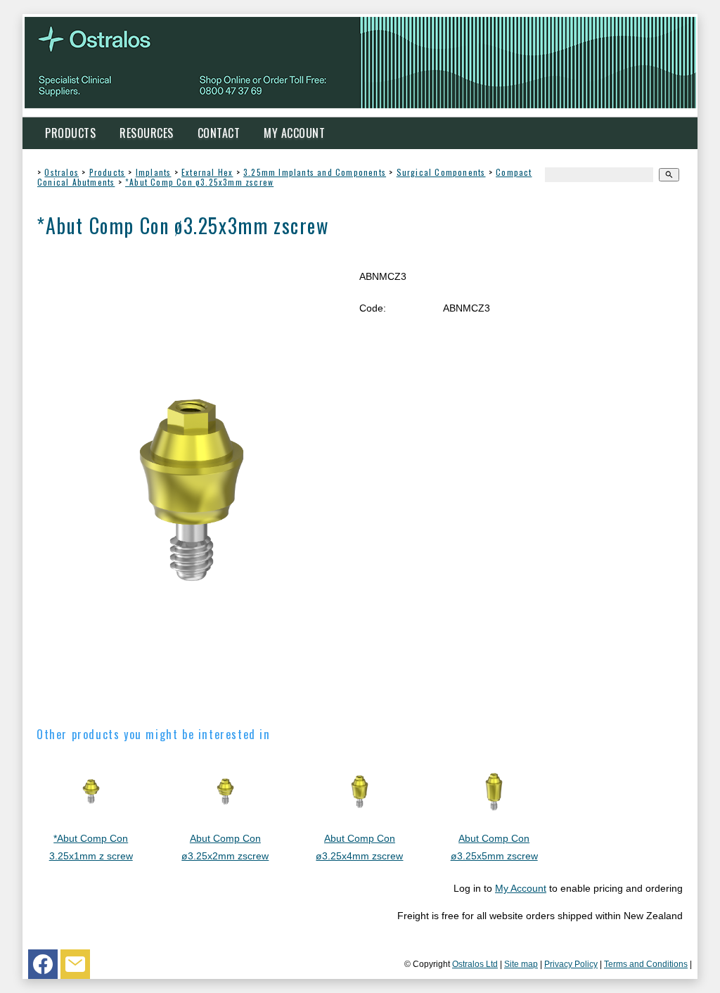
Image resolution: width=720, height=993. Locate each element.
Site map (521, 963)
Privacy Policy (571, 963)
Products (70, 132)
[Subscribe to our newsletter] (75, 967)
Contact (219, 132)
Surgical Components (441, 172)
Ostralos (61, 172)
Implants (154, 172)
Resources (147, 132)
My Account (294, 132)
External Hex (207, 172)
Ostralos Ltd (475, 963)
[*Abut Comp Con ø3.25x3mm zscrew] (192, 703)
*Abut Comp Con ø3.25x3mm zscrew (199, 182)
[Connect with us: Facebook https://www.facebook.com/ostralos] (43, 967)
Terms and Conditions (646, 963)
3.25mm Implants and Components (314, 172)
